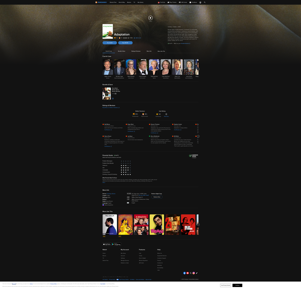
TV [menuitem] (134, 2)
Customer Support (161, 258)
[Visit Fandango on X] (190, 273)
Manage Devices (125, 260)
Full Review (107, 129)
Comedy (109, 193)
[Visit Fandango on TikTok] (196, 273)
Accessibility (160, 267)
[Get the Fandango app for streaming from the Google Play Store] (116, 244)
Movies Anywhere (143, 260)
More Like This (161, 51)
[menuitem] (183, 2)
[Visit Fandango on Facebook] (184, 273)
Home (104, 253)
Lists (140, 253)
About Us (159, 253)
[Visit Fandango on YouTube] (187, 273)
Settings (123, 258)
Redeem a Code (125, 263)
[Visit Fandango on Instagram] (193, 273)
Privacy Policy (112, 279)
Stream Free (105, 260)
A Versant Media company (193, 279)
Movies (104, 255)
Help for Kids (148, 279)
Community (158, 116)
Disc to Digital (142, 258)
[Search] (205, 2)
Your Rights (102, 283)
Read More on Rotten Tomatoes (110, 107)
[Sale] (110, 224)
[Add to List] (113, 98)
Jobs (158, 270)
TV (103, 258)
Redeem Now (157, 197)
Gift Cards (141, 263)
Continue (237, 285)
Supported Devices (161, 255)
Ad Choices (105, 279)
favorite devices (185, 43)
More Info (149, 51)
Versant (14, 283)
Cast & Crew (109, 51)
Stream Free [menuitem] (113, 2)
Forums (159, 260)
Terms (31, 283)
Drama (113, 193)
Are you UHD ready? (144, 195)
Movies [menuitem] (129, 2)
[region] (150, 285)
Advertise (159, 265)
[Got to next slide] (198, 69)
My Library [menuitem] (140, 2)
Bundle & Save (121, 51)
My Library (123, 253)
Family (140, 255)
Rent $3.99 (109, 42)
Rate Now (166, 116)
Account (123, 255)
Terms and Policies (140, 279)
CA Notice (132, 279)
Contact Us (160, 263)
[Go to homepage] (101, 2)
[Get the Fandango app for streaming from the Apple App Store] (107, 244)
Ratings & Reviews (135, 51)
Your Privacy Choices (124, 279)
